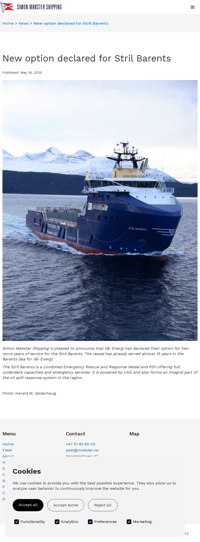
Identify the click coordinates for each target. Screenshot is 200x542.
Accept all (28, 504)
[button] (192, 7)
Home (8, 23)
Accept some (65, 505)
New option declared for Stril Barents (71, 23)
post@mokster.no (82, 450)
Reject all (102, 505)
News (24, 23)
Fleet (7, 450)
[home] (30, 7)
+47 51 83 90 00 (80, 444)
